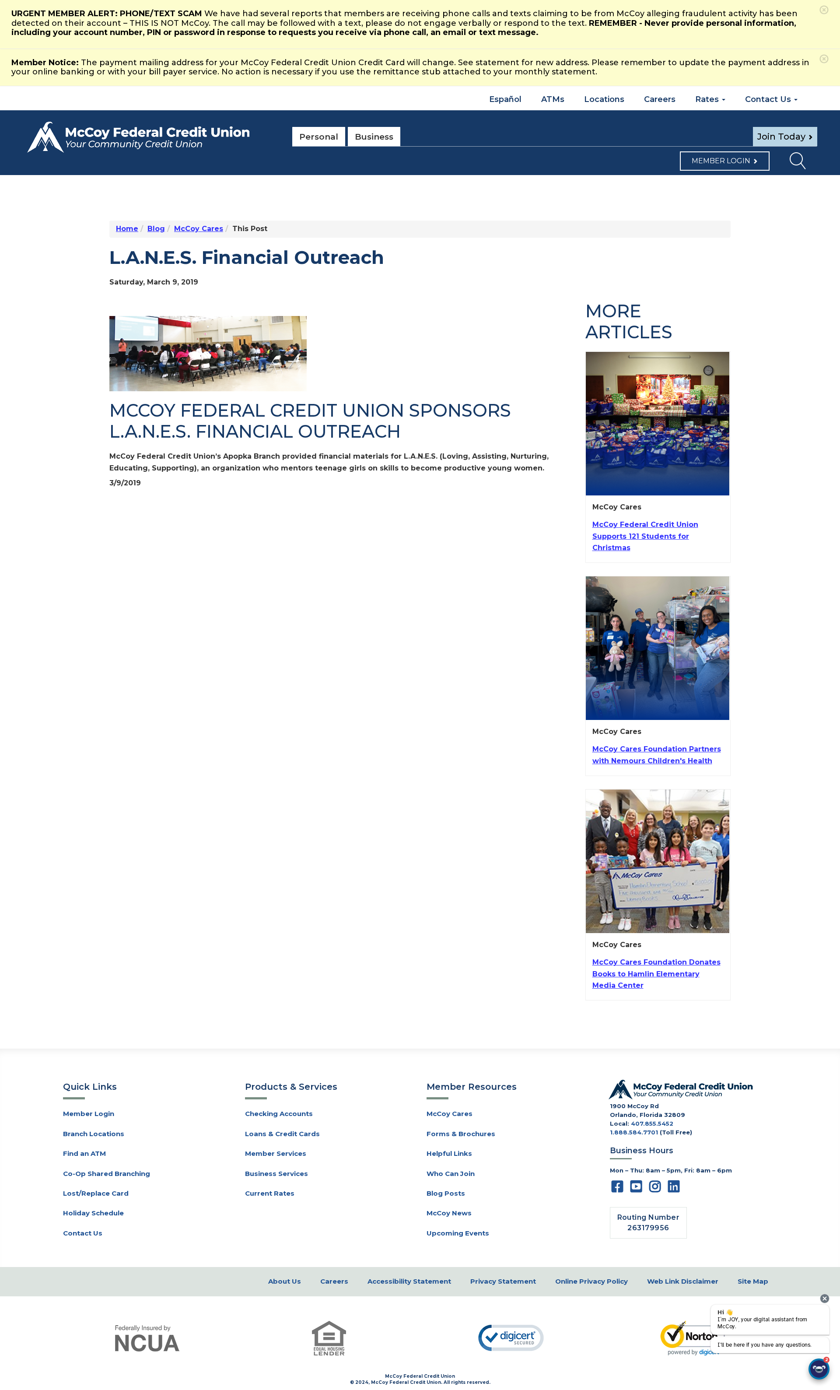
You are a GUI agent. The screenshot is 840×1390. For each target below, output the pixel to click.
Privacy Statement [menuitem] (503, 1281)
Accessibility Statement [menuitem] (409, 1281)
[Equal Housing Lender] (329, 1338)
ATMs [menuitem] (552, 99)
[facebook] (617, 1189)
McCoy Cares (198, 229)
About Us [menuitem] (284, 1281)
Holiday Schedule (93, 1213)
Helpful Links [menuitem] (449, 1153)
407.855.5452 (652, 1123)
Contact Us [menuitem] (769, 99)
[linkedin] (673, 1189)
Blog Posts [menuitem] (446, 1193)
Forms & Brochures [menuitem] (461, 1134)
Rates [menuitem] (708, 99)
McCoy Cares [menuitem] (449, 1113)
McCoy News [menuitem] (449, 1213)
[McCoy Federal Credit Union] (151, 137)
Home (127, 229)
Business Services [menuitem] (276, 1173)
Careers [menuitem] (660, 99)
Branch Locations (93, 1134)
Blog (156, 229)
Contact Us (82, 1233)
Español (504, 99)
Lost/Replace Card (96, 1193)
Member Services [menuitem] (275, 1153)
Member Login (721, 161)
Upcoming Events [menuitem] (458, 1233)
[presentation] (825, 1298)
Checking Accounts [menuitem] (279, 1113)
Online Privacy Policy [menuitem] (591, 1281)
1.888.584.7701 (634, 1132)
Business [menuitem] (374, 137)
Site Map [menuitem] (753, 1281)
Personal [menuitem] (318, 137)
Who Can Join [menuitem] (451, 1173)
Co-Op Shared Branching (106, 1173)
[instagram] (655, 1189)
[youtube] (636, 1189)
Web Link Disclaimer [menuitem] (682, 1281)
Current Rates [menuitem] (269, 1193)
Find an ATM (84, 1153)
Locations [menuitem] (604, 99)
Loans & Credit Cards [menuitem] (282, 1134)
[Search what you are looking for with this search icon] (793, 163)
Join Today (781, 136)
